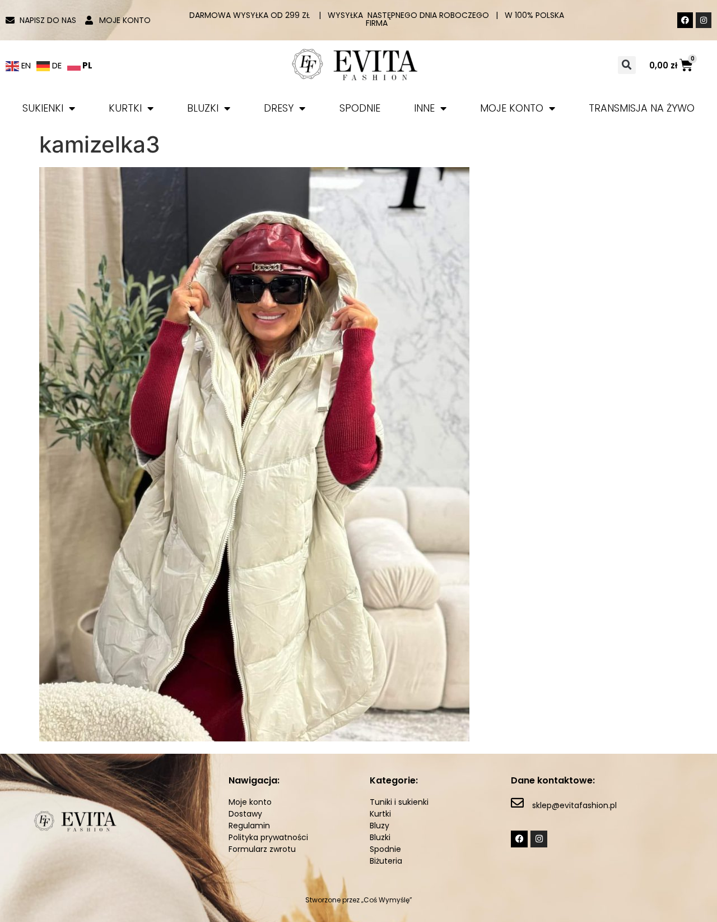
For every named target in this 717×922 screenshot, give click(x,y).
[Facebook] (685, 20)
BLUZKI (202, 108)
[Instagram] (703, 20)
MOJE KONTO (511, 108)
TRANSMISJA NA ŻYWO (642, 108)
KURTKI (125, 108)
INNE (424, 108)
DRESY (279, 108)
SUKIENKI (42, 108)
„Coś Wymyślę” (386, 900)
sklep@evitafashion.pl (574, 805)
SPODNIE (359, 108)
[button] (627, 65)
